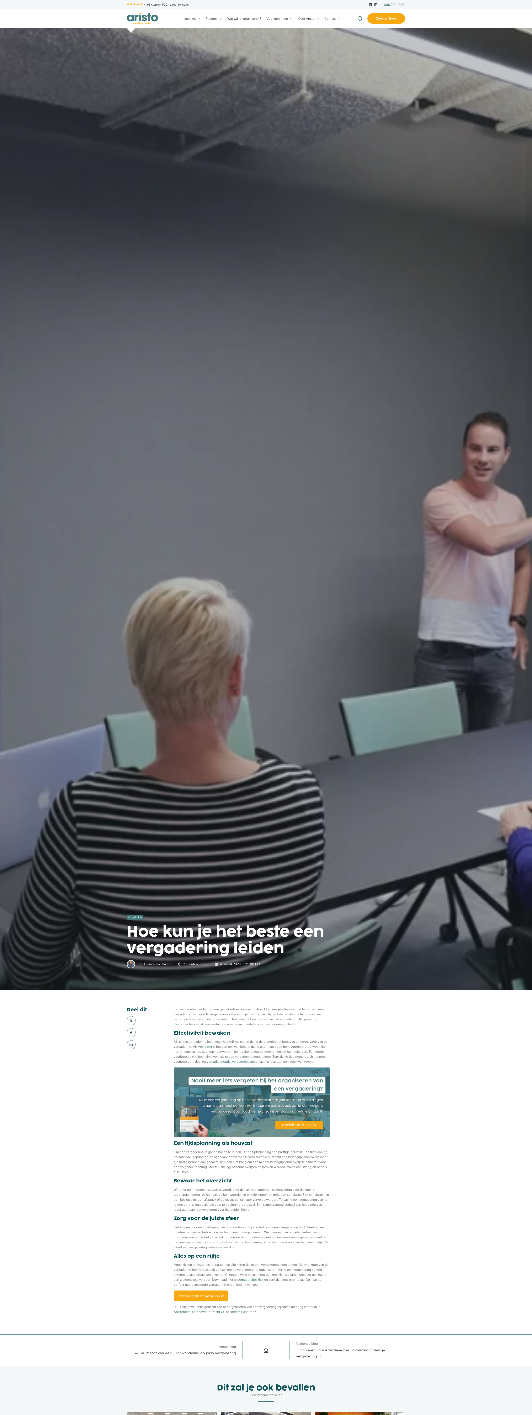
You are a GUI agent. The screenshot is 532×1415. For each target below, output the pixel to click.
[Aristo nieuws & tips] (266, 1350)
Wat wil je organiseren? (244, 19)
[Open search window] (360, 18)
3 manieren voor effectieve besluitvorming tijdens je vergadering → (340, 1353)
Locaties (189, 19)
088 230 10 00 (394, 5)
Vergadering (135, 917)
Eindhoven (200, 1312)
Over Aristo (306, 19)
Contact (330, 19)
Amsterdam (182, 1312)
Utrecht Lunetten (242, 1312)
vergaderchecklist (250, 1280)
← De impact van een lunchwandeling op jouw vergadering (185, 1353)
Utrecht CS (217, 1312)
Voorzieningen (277, 19)
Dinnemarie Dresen (158, 964)
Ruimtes (211, 19)
